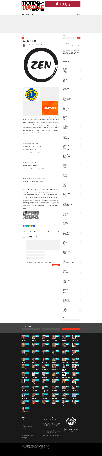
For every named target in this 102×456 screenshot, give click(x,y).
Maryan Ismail (64, 405)
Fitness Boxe (71, 148)
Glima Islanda (71, 163)
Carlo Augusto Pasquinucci (64, 370)
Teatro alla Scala (71, 279)
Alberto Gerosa (64, 398)
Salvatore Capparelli (65, 390)
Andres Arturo (34, 390)
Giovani (71, 160)
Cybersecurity (71, 128)
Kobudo (71, 187)
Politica (71, 241)
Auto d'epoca (71, 83)
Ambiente (71, 69)
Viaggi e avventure (71, 299)
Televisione (71, 283)
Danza (71, 129)
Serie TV (71, 263)
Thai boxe (71, 285)
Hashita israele (71, 167)
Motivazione (71, 225)
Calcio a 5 (71, 93)
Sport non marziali (71, 272)
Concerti (71, 109)
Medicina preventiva (71, 205)
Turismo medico (71, 289)
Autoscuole (71, 86)
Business (71, 91)
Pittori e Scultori (71, 240)
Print (23, 35)
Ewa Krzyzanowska (65, 384)
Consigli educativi (71, 111)
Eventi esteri (71, 141)
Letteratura (71, 191)
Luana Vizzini (64, 340)
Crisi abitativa (71, 116)
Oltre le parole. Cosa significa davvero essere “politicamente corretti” (70, 49)
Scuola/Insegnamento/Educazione (71, 262)
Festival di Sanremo (71, 145)
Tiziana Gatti (64, 348)
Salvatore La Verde (55, 348)
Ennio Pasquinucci (75, 362)
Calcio (71, 92)
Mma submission (71, 213)
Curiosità (71, 127)
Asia (71, 78)
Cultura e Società (71, 122)
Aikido (71, 67)
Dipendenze (71, 130)
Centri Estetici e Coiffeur (71, 99)
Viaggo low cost (71, 302)
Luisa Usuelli (54, 405)
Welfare (71, 304)
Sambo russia (71, 256)
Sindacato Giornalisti (71, 265)
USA (71, 293)
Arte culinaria (71, 74)
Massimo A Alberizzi (55, 369)
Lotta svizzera (71, 196)
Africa (71, 64)
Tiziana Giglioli (54, 340)
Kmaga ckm (71, 186)
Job (71, 177)
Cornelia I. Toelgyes (65, 362)
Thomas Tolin (74, 348)
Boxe (71, 90)
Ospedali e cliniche (71, 234)
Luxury (71, 197)
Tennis (71, 284)
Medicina (71, 199)
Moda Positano (71, 216)
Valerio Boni (74, 377)
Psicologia (71, 244)
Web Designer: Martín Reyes (25, 391)
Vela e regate (71, 297)
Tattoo (71, 278)
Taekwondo (71, 275)
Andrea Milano (34, 377)
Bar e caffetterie (71, 87)
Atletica (71, 80)
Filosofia (71, 146)
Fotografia (71, 151)
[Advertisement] (51, 23)
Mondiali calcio (71, 217)
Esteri (71, 137)
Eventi (71, 140)
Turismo (71, 288)
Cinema (71, 105)
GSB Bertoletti (71, 165)
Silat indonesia (71, 264)
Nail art (71, 231)
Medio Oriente (71, 206)
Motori (71, 226)
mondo (71, 218)
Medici (71, 198)
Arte (71, 73)
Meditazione (71, 207)
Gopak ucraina (71, 164)
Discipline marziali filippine (71, 131)
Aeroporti (71, 63)
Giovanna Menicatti (25, 369)
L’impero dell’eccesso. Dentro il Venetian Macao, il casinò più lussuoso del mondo (71, 46)
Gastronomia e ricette (71, 156)
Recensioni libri (71, 250)
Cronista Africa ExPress (66, 377)
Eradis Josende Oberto (35, 354)
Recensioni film (71, 249)
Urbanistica (71, 292)
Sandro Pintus (34, 384)
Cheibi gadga (71, 101)
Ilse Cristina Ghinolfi (75, 390)
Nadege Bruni (44, 384)
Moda (71, 214)
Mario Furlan (34, 405)
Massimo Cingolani (65, 354)
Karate (71, 182)
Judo (71, 178)
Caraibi (71, 96)
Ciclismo (71, 103)
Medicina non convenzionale (71, 204)
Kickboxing (71, 185)
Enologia (71, 135)
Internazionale (71, 170)
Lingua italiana (71, 192)
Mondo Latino (71, 222)
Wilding (71, 307)
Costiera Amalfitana (71, 112)
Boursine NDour (24, 398)
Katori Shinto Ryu (71, 183)
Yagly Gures (71, 311)
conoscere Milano (71, 110)
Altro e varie (71, 68)
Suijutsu (71, 273)
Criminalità (71, 115)
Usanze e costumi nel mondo (71, 294)
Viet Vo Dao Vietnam (71, 303)
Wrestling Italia (71, 309)
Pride (71, 243)
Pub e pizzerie (71, 246)
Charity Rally (71, 100)
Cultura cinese (71, 120)
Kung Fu (71, 188)
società (71, 269)
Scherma (71, 259)
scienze (71, 260)
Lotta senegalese (71, 195)
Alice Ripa (23, 405)
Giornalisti (71, 159)
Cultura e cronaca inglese (71, 121)
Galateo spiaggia (71, 154)
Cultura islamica (71, 126)
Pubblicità (71, 247)
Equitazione (71, 136)
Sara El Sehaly (74, 369)
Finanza (71, 147)
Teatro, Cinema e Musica (71, 280)
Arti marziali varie (71, 77)
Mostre (71, 224)
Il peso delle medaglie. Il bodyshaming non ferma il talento (71, 51)
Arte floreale (71, 76)
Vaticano (71, 295)
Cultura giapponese (71, 125)
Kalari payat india (71, 179)
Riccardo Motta (34, 348)
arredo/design (71, 72)
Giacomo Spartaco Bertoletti (45, 391)
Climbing (71, 107)
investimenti (71, 174)
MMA (71, 212)
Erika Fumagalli (44, 362)
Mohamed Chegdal (55, 390)
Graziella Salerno (75, 384)
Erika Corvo (24, 340)
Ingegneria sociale (71, 169)
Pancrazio (71, 235)
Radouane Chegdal (55, 354)
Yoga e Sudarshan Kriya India (71, 312)
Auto (71, 82)
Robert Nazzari (44, 377)
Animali (71, 70)
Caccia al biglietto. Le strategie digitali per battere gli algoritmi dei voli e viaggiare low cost (71, 53)
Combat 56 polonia (71, 108)
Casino (71, 97)
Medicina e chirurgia (71, 201)
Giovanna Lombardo (25, 348)
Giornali (71, 158)
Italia (71, 175)
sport (71, 271)
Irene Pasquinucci (45, 369)
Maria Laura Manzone (45, 405)
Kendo (71, 184)
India (71, 168)
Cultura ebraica (71, 124)
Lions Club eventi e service (71, 193)
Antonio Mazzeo (54, 384)
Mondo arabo (71, 220)
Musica (71, 230)
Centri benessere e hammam (71, 98)
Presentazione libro (71, 242)
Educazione (71, 134)
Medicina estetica (71, 202)
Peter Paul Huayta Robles (75, 340)
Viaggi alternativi (71, 298)
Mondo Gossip (71, 221)
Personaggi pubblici (71, 239)
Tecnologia (71, 281)
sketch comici (71, 266)
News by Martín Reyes (71, 232)
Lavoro (71, 189)
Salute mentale (71, 255)
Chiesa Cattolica (71, 102)
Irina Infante (74, 398)
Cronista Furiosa (24, 384)
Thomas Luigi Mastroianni (44, 355)
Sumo (71, 274)
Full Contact (71, 153)
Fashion (71, 144)
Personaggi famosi (71, 237)
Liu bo (71, 194)
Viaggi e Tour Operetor (71, 301)
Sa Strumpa (71, 253)
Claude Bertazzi (75, 405)
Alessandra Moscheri (25, 411)
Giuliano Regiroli (34, 340)
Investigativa (71, 173)
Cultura (71, 118)
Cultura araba (71, 119)
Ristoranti (71, 252)
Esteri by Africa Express (71, 138)
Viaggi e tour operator (71, 300)
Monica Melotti (24, 377)
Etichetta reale (71, 139)
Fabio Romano (44, 398)
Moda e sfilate (71, 215)
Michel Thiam (74, 354)
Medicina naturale (71, 203)
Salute (71, 254)
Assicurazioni (71, 79)
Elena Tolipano (54, 398)
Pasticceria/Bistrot (71, 236)
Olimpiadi (71, 233)
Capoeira (71, 95)
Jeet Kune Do (71, 176)
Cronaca (71, 117)
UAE (71, 290)
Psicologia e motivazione (71, 245)
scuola (71, 261)
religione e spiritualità (71, 251)
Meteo (71, 208)
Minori (71, 211)
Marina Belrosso (34, 398)
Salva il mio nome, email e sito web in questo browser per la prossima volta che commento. (40, 262)
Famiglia (71, 143)
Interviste (71, 172)
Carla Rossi (54, 362)
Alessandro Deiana (35, 369)
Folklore (71, 150)
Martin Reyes (34, 362)
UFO (71, 291)
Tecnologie (71, 282)
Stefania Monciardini (45, 340)
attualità (71, 81)
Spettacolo (71, 270)
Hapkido (71, 166)
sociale (71, 268)
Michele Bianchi (24, 354)
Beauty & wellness (71, 88)
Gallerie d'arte (71, 155)
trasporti (71, 287)
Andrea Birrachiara (55, 377)
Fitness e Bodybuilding (71, 149)
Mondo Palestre (71, 223)
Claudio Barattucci (45, 348)
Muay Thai (71, 227)
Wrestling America (71, 308)
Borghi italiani (71, 89)
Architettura (71, 71)
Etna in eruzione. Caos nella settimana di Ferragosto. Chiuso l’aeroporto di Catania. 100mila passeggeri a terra (71, 55)
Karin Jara (23, 362)
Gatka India (71, 157)
